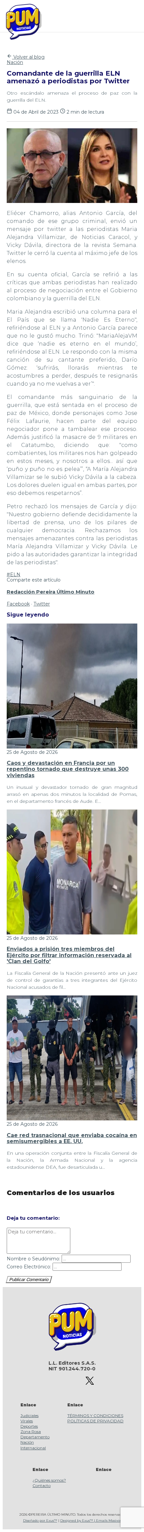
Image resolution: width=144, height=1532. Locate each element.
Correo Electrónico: (29, 1267)
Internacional (33, 1447)
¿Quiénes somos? (49, 1480)
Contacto (41, 1485)
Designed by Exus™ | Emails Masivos (90, 1520)
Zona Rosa (30, 1431)
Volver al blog (28, 57)
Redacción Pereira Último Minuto (50, 592)
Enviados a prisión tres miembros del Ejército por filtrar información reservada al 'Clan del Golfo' (69, 955)
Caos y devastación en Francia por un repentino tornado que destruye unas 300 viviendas (68, 769)
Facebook (18, 604)
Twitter (41, 604)
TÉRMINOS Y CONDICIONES (95, 1415)
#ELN (13, 575)
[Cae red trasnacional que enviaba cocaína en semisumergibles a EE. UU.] (72, 1119)
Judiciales (29, 1415)
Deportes (29, 1426)
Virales (26, 1420)
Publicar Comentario (29, 1279)
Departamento (35, 1436)
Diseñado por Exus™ (40, 1520)
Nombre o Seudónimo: (33, 1259)
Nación (15, 62)
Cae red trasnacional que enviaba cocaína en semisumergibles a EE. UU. (72, 1138)
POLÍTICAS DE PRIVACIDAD (95, 1420)
